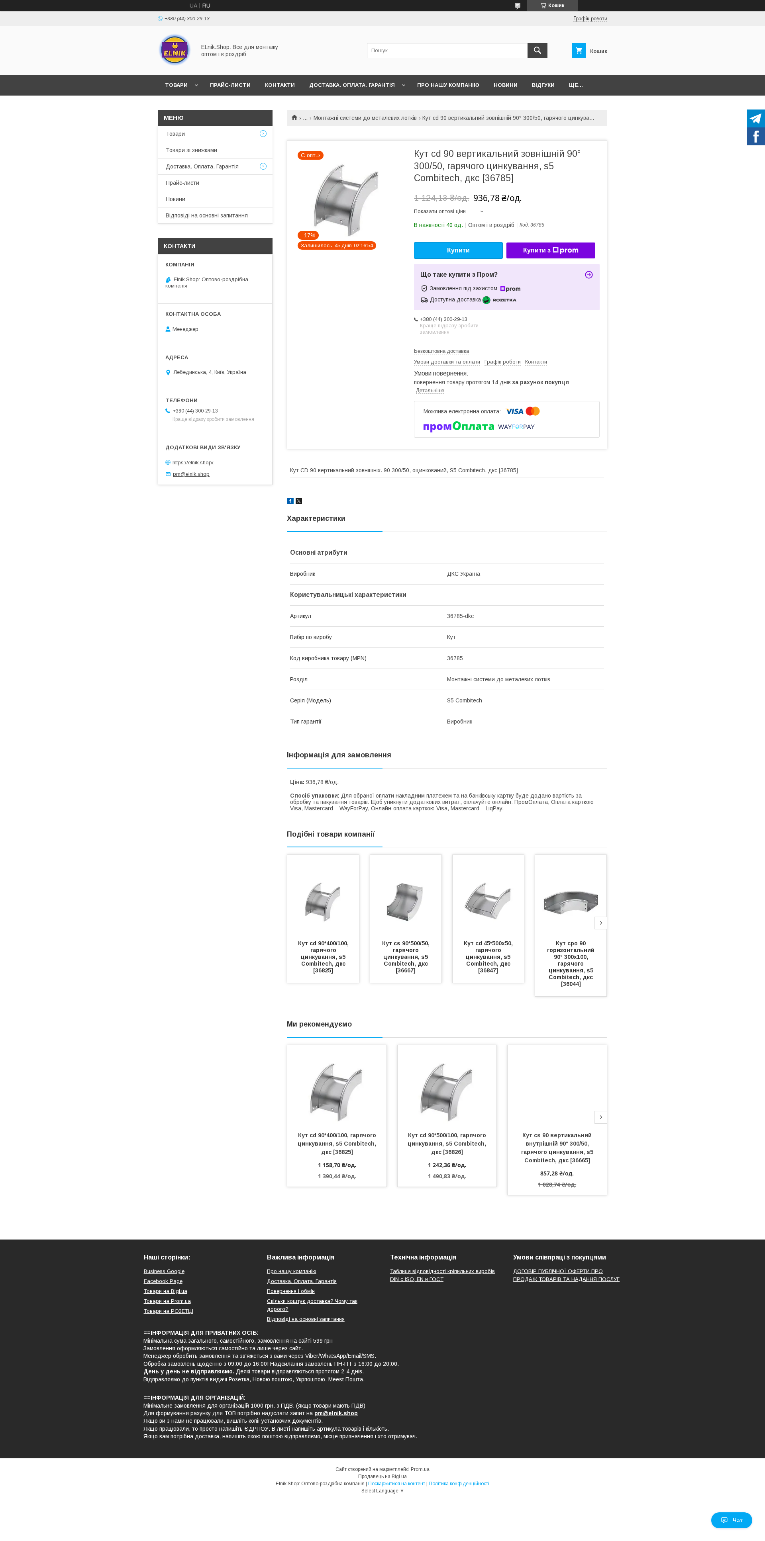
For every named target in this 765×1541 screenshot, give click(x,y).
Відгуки (543, 85)
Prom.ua (420, 1469)
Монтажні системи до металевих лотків (365, 118)
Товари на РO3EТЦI (168, 1311)
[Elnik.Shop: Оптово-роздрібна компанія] (175, 64)
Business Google (164, 1271)
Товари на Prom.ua (167, 1301)
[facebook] (290, 502)
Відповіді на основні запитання (207, 215)
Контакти (280, 85)
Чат (738, 1520)
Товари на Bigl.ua (165, 1291)
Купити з (537, 250)
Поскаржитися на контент (396, 1483)
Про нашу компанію (448, 85)
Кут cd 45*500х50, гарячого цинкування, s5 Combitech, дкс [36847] (489, 957)
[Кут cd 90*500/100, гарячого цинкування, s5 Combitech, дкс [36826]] (447, 1085)
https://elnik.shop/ (193, 462)
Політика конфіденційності (459, 1483)
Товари (176, 85)
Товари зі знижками (191, 150)
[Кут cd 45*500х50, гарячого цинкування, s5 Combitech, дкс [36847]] (488, 895)
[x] (299, 502)
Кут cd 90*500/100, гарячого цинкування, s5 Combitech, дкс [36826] (448, 1143)
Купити (458, 250)
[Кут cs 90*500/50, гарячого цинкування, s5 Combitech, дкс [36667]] (406, 895)
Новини (506, 85)
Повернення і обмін (291, 1291)
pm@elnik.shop (191, 474)
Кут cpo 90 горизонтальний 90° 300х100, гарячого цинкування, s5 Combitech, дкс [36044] (571, 963)
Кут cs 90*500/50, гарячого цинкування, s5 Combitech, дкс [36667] (406, 957)
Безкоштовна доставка (441, 351)
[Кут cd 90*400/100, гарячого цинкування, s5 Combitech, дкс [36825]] (323, 895)
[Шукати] (537, 50)
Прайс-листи (230, 85)
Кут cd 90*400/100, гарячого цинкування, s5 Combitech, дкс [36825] (324, 957)
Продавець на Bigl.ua (382, 1476)
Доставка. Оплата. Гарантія (352, 85)
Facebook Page (163, 1281)
